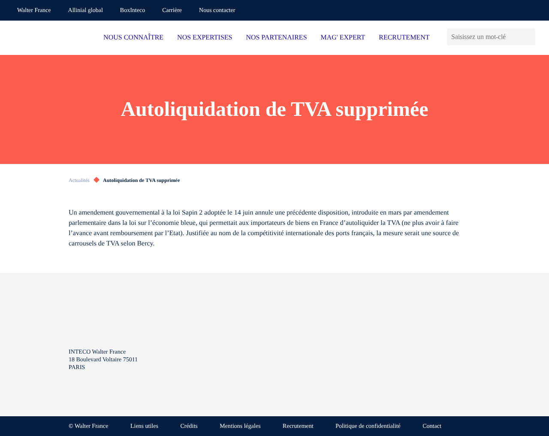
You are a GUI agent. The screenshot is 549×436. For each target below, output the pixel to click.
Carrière (172, 10)
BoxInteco (132, 10)
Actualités (79, 180)
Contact (431, 426)
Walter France (34, 10)
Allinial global (85, 10)
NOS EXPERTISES (204, 37)
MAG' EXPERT (343, 37)
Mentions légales (240, 426)
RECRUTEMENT (404, 37)
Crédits (188, 426)
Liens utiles (144, 426)
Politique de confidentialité (368, 426)
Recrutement (298, 426)
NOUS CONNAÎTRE (133, 37)
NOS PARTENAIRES (276, 37)
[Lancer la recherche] (528, 36)
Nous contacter (217, 10)
